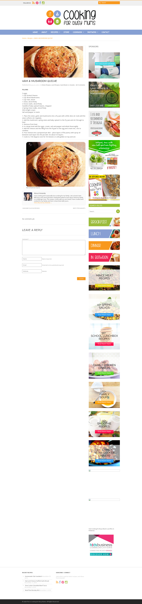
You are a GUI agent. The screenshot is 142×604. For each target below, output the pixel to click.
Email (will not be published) (53, 265)
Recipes (54, 32)
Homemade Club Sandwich (33, 576)
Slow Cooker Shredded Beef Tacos (36, 585)
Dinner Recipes (46, 85)
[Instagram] (66, 582)
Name (46, 259)
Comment (25, 239)
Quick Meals (63, 85)
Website (44, 271)
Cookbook (77, 32)
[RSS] (57, 582)
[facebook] (40, 2)
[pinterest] (37, 2)
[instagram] (43, 2)
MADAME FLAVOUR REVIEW (31, 208)
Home (35, 32)
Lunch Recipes (55, 85)
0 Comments (81, 85)
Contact (105, 32)
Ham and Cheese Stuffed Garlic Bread (37, 581)
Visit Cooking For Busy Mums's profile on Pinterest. (101, 530)
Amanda (72, 85)
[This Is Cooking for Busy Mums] (71, 24)
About (44, 32)
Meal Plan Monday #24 (32, 590)
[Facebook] (60, 582)
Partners (91, 32)
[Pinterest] (62, 582)
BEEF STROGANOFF (79, 208)
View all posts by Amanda (43, 203)
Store (66, 32)
